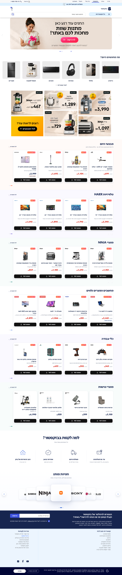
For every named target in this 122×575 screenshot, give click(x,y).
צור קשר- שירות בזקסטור (22, 534)
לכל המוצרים (13, 146)
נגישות (26, 1)
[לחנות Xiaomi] (61, 492)
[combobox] (48, 14)
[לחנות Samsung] (33, 494)
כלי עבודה (107, 339)
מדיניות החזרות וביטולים (22, 538)
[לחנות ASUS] (97, 494)
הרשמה (14, 516)
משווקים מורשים (24, 540)
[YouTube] (27, 561)
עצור (71, 51)
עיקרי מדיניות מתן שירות (22, 547)
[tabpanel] (61, 35)
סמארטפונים (107, 534)
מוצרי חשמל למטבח (105, 547)
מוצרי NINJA (105, 242)
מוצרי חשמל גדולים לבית (104, 549)
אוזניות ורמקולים (106, 542)
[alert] (75, 1)
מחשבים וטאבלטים (105, 536)
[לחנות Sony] (77, 493)
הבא (2, 35)
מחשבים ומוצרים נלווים (99, 291)
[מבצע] (61, 33)
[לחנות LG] (88, 494)
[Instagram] (18, 561)
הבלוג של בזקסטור (23, 542)
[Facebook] (23, 561)
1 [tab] (62, 51)
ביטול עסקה (25, 536)
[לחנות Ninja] (45, 493)
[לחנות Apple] (25, 494)
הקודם (119, 35)
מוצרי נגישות (105, 387)
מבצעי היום (106, 144)
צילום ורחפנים (107, 546)
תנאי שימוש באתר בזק (22, 544)
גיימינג (109, 538)
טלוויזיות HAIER (103, 194)
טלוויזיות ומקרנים (106, 544)
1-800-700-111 (15, 1)
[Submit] (13, 14)
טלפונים (108, 540)
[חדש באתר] (61, 113)
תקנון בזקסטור (25, 546)
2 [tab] (60, 51)
